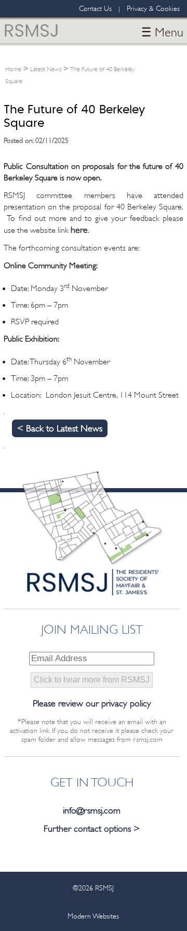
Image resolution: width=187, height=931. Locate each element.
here (79, 230)
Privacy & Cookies (153, 8)
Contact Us (95, 8)
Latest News (45, 69)
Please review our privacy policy (92, 703)
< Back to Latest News (59, 428)
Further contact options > (92, 828)
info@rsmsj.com (92, 810)
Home (13, 69)
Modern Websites (93, 916)
